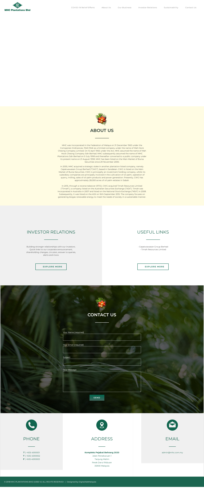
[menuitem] (83, 7)
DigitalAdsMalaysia (87, 482)
